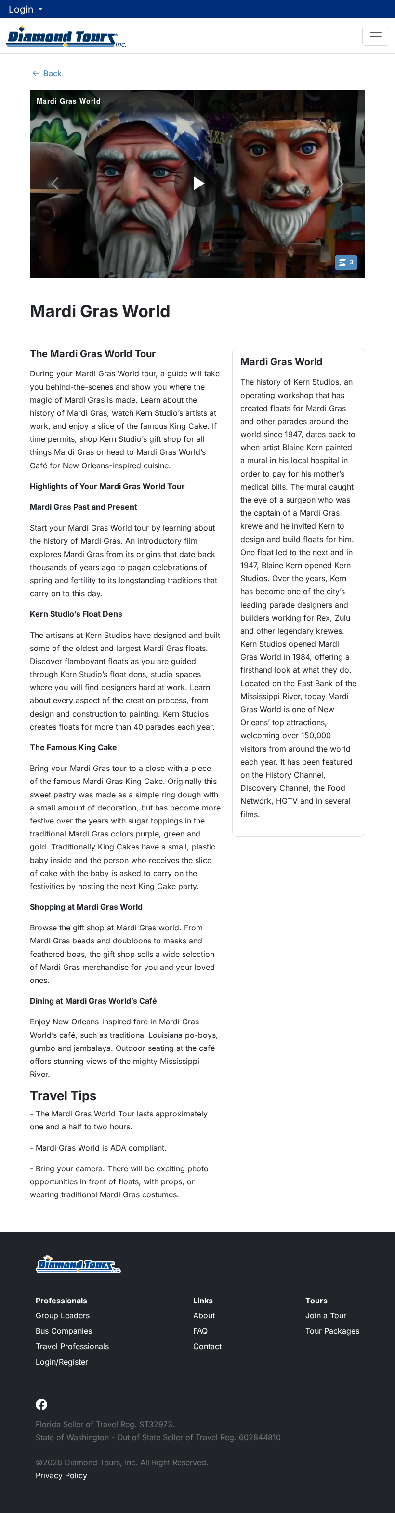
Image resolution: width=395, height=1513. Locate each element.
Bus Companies (64, 1331)
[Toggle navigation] (375, 36)
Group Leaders (63, 1315)
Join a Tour (325, 1315)
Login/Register (62, 1362)
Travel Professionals (72, 1346)
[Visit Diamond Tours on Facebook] (41, 1404)
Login (22, 9)
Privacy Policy (61, 1475)
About (204, 1315)
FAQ (200, 1331)
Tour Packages (332, 1331)
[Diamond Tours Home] (66, 35)
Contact (207, 1346)
